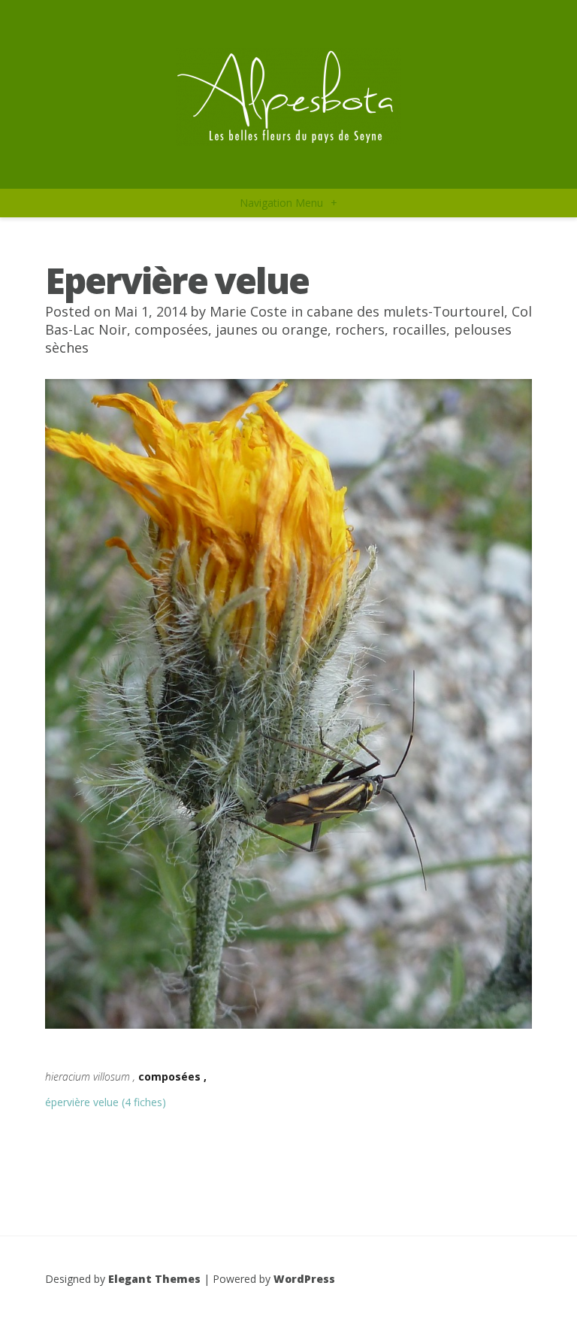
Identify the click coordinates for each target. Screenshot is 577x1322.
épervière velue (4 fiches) (105, 1102)
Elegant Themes (154, 1279)
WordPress (304, 1279)
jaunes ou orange (272, 329)
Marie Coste (248, 311)
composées (171, 329)
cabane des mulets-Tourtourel (405, 311)
